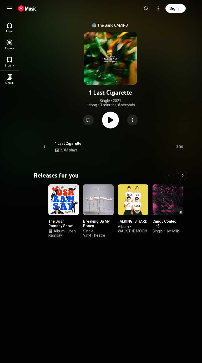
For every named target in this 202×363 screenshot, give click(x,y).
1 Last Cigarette (68, 143)
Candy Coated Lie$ (164, 223)
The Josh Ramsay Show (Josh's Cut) (60, 225)
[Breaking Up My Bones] (98, 199)
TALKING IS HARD (132, 221)
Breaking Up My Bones (96, 223)
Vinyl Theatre (94, 235)
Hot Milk (172, 231)
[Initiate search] (146, 8)
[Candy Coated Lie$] (168, 199)
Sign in (175, 8)
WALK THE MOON (132, 231)
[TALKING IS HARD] (133, 199)
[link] (9, 27)
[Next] (182, 175)
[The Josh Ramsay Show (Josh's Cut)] (63, 199)
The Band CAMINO (112, 25)
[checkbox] (179, 147)
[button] (88, 120)
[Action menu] (132, 120)
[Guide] (9, 8)
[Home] (27, 8)
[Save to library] (88, 120)
